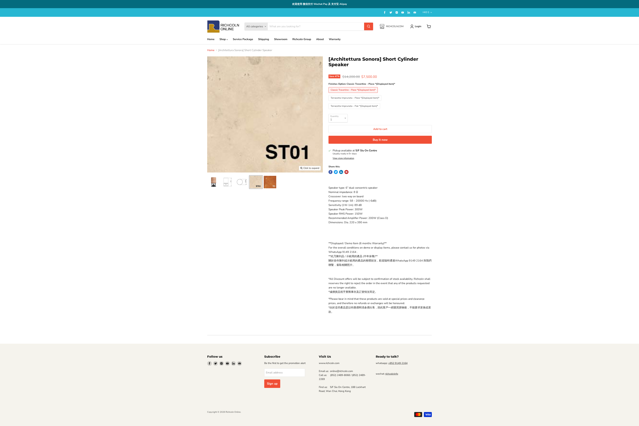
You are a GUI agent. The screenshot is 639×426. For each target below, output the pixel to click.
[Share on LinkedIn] (341, 172)
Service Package (243, 39)
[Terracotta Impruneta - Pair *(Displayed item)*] (354, 110)
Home (210, 39)
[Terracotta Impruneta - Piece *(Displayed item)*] (355, 101)
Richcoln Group (301, 39)
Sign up (272, 384)
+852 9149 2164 (398, 363)
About (320, 39)
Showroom (280, 39)
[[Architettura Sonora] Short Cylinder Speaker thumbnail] (213, 182)
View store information (343, 158)
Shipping (263, 39)
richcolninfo (391, 373)
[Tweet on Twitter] (336, 172)
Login (418, 26)
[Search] (368, 26)
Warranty (334, 39)
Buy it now (380, 140)
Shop (222, 39)
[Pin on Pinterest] (346, 172)
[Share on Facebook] (330, 172)
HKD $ (426, 12)
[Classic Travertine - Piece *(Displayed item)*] (353, 93)
